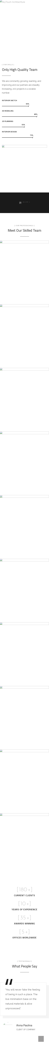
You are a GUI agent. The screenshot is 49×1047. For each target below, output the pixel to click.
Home (18, 34)
